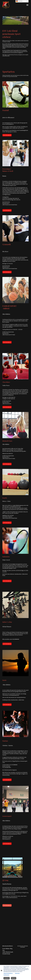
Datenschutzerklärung (8, 973)
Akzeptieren (6, 978)
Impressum (17, 973)
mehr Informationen (7, 135)
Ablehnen (14, 978)
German (20, 1)
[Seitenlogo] (5, 4)
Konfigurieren (6, 974)
